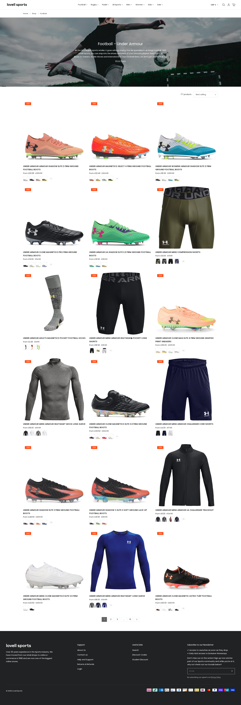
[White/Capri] (170, 178)
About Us (81, 650)
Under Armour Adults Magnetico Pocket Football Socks (54, 338)
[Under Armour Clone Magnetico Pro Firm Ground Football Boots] (54, 217)
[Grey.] (164, 519)
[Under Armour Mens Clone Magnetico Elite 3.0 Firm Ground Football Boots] (54, 561)
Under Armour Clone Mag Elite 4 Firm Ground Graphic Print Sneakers (184, 340)
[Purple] (44, 264)
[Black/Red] (32, 522)
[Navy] (164, 433)
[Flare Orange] (38, 178)
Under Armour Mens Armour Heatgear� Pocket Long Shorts (118, 340)
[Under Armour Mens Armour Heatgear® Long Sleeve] (120, 561)
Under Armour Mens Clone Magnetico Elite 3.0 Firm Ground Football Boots (50, 598)
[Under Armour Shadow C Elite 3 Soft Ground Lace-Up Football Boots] (120, 475)
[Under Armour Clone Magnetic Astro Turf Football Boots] (186, 561)
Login (79, 669)
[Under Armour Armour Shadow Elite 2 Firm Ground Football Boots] (54, 131)
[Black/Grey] (32, 178)
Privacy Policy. (216, 677)
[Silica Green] (104, 178)
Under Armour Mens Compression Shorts (177, 252)
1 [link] (104, 619)
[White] (25, 178)
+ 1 (51, 178)
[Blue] (176, 519)
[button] (234, 5)
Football (43, 13)
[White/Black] (32, 433)
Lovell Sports (17, 691)
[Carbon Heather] (164, 261)
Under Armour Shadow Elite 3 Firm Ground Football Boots (51, 512)
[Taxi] (98, 178)
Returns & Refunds (85, 664)
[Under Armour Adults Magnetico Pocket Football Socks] (54, 303)
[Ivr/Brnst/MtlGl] (32, 264)
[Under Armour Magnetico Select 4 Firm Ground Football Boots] (120, 131)
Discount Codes (139, 655)
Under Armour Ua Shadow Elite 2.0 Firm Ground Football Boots (120, 254)
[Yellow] (38, 347)
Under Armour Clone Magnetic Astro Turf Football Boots (183, 598)
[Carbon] (38, 433)
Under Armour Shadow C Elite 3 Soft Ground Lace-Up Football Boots (118, 512)
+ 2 (117, 178)
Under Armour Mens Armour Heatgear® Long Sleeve (117, 596)
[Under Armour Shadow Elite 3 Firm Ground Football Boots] (54, 475)
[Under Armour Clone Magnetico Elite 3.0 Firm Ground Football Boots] (120, 389)
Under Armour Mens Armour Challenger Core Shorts (184, 424)
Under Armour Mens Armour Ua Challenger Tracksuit (184, 510)
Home (25, 13)
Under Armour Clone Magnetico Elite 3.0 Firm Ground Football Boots (118, 426)
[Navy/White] (98, 605)
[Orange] (176, 178)
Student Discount (140, 659)
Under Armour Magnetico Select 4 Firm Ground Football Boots (120, 168)
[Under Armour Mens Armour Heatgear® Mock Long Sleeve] (54, 389)
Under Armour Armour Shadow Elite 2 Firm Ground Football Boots (50, 168)
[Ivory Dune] (98, 436)
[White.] (98, 264)
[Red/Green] (104, 436)
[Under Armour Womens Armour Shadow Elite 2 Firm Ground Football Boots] (186, 131)
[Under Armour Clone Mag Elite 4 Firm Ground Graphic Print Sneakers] (186, 303)
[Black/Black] (25, 264)
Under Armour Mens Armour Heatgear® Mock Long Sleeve (54, 424)
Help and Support (85, 659)
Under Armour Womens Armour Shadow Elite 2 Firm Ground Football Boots (183, 168)
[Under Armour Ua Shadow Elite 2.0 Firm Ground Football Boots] (120, 217)
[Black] (110, 178)
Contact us (82, 655)
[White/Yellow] (110, 436)
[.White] (104, 264)
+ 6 (183, 519)
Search (135, 650)
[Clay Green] (44, 178)
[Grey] (170, 519)
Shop (34, 13)
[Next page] (136, 619)
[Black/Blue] (44, 522)
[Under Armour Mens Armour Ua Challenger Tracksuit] (186, 475)
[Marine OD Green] (158, 261)
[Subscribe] (232, 671)
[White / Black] (104, 350)
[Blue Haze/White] (176, 261)
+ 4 (111, 605)
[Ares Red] (92, 178)
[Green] (92, 264)
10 (130, 619)
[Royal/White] (104, 605)
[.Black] (158, 608)
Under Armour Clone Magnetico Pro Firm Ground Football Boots (50, 254)
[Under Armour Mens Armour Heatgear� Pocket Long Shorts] (120, 303)
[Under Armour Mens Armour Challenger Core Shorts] (186, 389)
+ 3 (183, 350)
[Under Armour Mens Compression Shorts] (186, 217)
